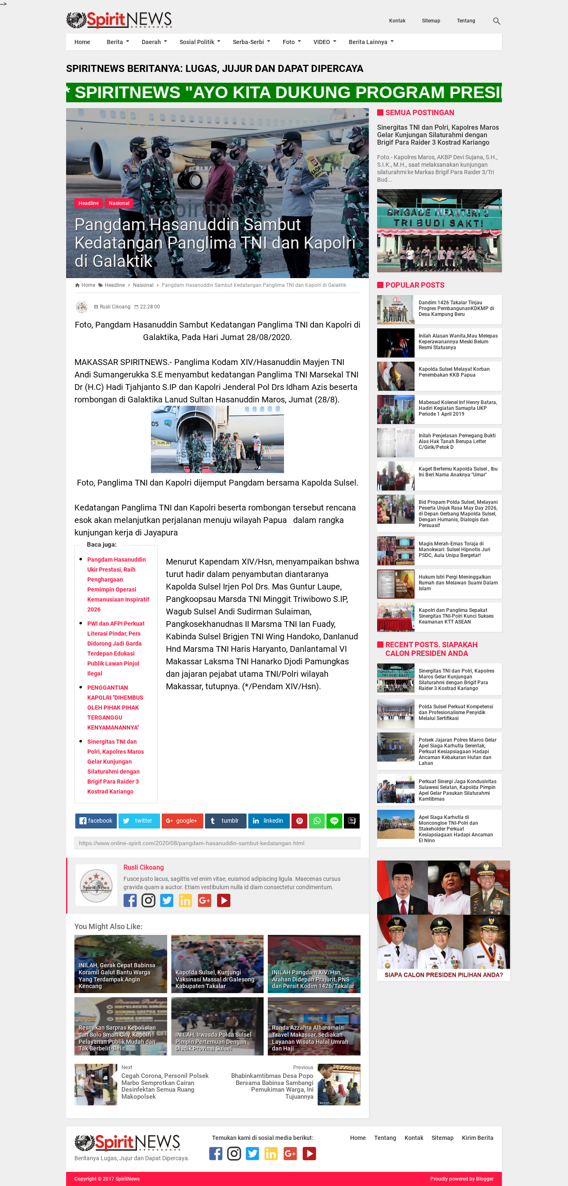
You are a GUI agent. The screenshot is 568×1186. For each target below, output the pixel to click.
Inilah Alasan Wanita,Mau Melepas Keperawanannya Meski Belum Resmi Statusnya (458, 341)
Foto (289, 42)
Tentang (466, 21)
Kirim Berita (478, 1137)
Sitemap (431, 21)
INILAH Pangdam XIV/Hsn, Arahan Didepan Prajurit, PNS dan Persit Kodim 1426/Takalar (313, 979)
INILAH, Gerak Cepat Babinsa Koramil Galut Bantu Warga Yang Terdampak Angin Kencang (117, 975)
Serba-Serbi (248, 42)
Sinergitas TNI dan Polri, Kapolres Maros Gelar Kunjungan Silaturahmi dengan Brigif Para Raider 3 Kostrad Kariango (438, 134)
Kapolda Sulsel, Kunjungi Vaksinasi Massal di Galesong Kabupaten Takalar (214, 979)
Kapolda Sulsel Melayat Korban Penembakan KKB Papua (454, 372)
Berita (115, 42)
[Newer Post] (87, 1070)
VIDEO (322, 42)
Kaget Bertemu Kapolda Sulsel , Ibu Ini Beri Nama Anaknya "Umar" (458, 472)
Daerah (151, 42)
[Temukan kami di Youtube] (223, 900)
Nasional (119, 203)
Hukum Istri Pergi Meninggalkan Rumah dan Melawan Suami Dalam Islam (458, 583)
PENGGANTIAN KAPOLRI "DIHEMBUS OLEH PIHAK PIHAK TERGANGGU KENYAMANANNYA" (115, 707)
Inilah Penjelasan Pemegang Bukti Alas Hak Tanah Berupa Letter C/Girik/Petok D (457, 441)
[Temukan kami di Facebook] (130, 900)
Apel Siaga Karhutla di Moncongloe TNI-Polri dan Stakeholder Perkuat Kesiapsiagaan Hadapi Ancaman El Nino (456, 828)
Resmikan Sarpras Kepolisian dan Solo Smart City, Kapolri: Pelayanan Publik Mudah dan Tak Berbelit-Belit (117, 1038)
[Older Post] (348, 1070)
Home (82, 42)
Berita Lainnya (368, 42)
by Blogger (481, 1179)
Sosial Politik (197, 42)
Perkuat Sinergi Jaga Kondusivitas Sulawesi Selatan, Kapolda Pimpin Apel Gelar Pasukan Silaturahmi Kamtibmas (457, 790)
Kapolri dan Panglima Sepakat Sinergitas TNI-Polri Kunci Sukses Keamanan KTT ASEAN (456, 616)
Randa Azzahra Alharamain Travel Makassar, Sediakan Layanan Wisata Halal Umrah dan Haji (310, 1038)
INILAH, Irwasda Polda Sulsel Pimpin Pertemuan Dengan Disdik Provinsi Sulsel (213, 1041)
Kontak (397, 21)
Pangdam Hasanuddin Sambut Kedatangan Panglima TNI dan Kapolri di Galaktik (215, 243)
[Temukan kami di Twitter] (166, 900)
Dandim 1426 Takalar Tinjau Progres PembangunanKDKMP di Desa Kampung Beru (456, 308)
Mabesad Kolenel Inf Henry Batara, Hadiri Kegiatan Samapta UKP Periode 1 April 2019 (458, 408)
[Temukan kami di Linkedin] (185, 900)
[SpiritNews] (131, 20)
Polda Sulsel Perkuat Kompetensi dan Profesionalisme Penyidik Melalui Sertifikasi (456, 712)
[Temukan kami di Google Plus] (204, 900)
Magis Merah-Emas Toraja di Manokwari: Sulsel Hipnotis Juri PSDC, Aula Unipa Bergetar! (454, 549)
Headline (89, 203)
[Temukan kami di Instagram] (148, 900)
